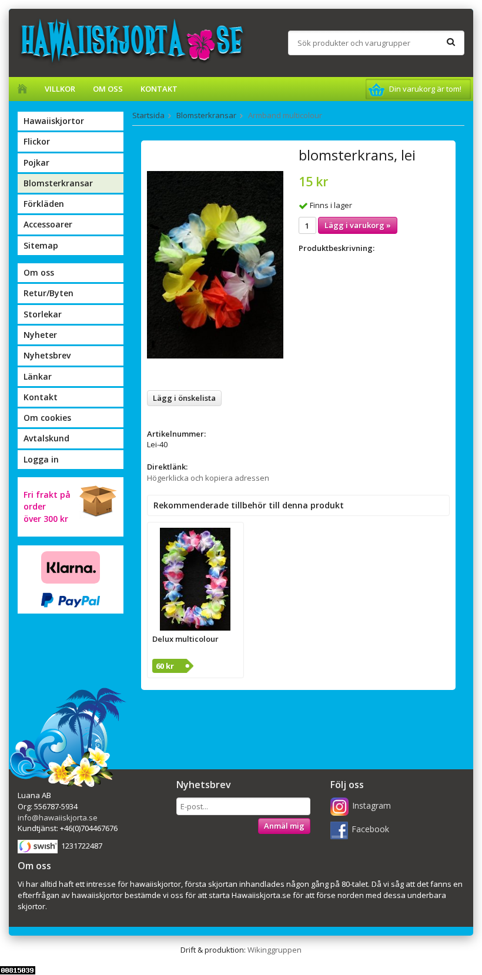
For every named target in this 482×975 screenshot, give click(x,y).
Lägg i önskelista (184, 398)
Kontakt (159, 88)
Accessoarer (48, 224)
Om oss (108, 88)
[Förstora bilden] (215, 264)
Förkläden (44, 203)
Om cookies (47, 417)
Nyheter (40, 334)
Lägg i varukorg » (357, 225)
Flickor (37, 141)
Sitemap (41, 245)
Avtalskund (46, 438)
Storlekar (43, 314)
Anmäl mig (284, 825)
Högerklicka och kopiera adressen (208, 478)
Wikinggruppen (274, 949)
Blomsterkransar (58, 183)
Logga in (41, 459)
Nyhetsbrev (47, 355)
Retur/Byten (48, 293)
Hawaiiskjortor (54, 120)
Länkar (38, 376)
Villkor (60, 88)
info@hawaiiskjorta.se (58, 817)
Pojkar (36, 162)
